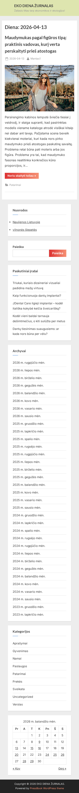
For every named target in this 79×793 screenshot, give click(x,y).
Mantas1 (35, 58)
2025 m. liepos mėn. (26, 462)
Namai (17, 658)
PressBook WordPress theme (47, 788)
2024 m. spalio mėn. (26, 530)
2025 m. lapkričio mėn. (28, 431)
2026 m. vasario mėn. (27, 408)
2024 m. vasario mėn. (28, 592)
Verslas (18, 704)
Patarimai (15, 184)
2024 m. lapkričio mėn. (28, 523)
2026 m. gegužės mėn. (28, 385)
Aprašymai (20, 643)
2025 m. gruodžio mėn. (28, 423)
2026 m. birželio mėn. (27, 378)
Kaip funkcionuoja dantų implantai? (37, 295)
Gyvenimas (20, 651)
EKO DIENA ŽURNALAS (33, 5)
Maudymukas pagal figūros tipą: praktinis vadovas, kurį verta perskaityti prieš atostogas (36, 44)
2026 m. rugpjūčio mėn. (29, 362)
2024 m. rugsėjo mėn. (28, 538)
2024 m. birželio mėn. (27, 561)
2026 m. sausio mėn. (27, 416)
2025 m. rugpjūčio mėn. (29, 454)
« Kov (16, 768)
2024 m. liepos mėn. (26, 553)
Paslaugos (20, 666)
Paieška (18, 247)
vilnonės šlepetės (25, 230)
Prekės (17, 681)
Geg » (62, 768)
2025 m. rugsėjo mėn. (27, 446)
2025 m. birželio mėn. (27, 469)
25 (55, 755)
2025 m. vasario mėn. (27, 500)
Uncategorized (23, 697)
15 (31, 748)
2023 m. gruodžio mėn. (28, 607)
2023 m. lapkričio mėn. (28, 614)
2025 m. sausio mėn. (27, 507)
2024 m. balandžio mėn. (29, 576)
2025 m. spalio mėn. (26, 439)
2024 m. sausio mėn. (27, 599)
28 (24, 761)
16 (39, 748)
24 (47, 755)
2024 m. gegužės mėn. (28, 568)
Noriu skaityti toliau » (23, 176)
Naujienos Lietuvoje (26, 222)
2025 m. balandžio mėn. (29, 485)
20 (16, 755)
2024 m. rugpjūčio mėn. (29, 546)
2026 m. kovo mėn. (26, 401)
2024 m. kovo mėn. (26, 584)
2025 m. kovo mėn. (26, 492)
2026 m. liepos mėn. (26, 370)
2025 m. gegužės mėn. (28, 477)
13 (16, 748)
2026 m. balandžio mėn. (29, 393)
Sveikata (19, 689)
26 (62, 755)
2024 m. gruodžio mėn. (28, 515)
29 (32, 761)
